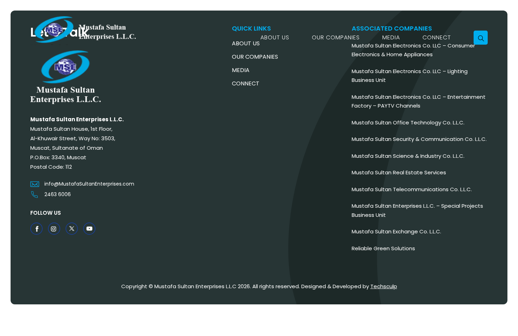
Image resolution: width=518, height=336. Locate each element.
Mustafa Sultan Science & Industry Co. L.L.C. (408, 156)
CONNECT (437, 37)
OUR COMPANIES (336, 37)
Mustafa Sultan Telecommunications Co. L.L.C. (412, 189)
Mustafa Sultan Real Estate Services (399, 172)
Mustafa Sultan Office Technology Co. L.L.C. (408, 122)
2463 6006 (57, 194)
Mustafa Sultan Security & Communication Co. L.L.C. (419, 139)
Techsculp (383, 286)
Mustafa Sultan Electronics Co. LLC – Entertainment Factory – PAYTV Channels (419, 101)
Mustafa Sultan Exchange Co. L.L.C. (396, 231)
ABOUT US (274, 37)
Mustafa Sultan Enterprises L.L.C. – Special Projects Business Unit (417, 210)
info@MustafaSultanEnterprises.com (89, 183)
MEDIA (391, 37)
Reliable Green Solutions (383, 248)
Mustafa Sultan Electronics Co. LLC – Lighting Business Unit (410, 75)
